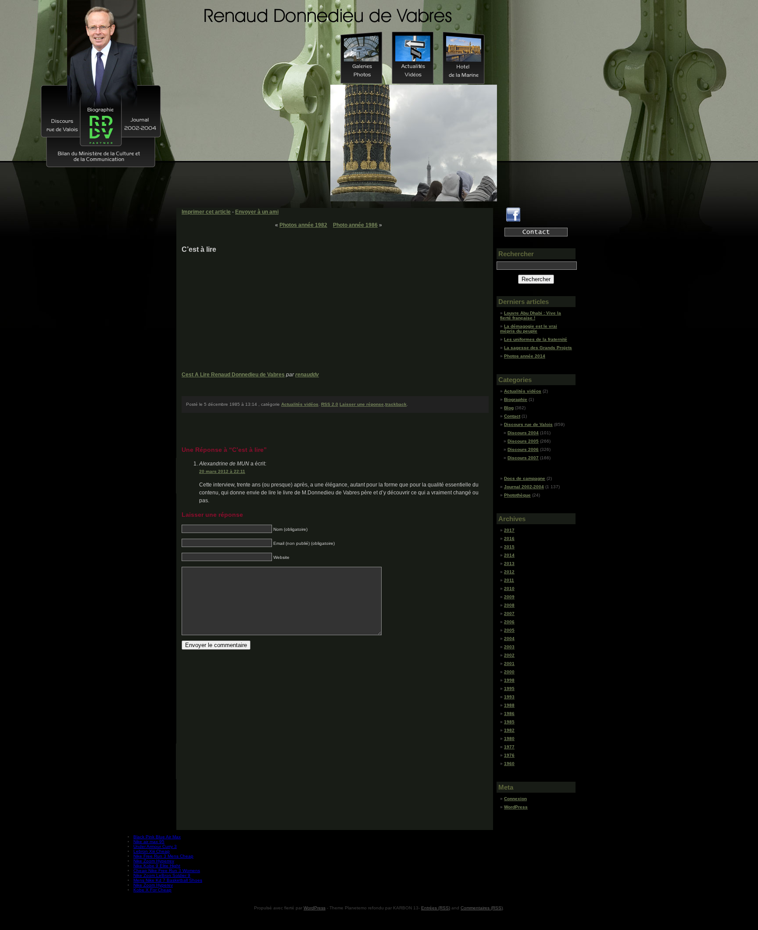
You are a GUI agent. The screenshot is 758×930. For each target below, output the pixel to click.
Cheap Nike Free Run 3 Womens (166, 870)
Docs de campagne (524, 478)
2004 (509, 638)
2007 (509, 613)
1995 (509, 688)
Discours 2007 (523, 457)
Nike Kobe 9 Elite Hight (156, 865)
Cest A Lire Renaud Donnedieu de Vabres (233, 375)
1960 (509, 763)
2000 (509, 671)
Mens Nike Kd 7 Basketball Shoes (167, 880)
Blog (509, 407)
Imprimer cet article (206, 212)
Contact (512, 416)
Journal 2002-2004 (524, 486)
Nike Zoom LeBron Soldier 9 (161, 875)
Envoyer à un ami (257, 212)
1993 (509, 696)
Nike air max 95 (148, 841)
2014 (509, 555)
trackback (396, 404)
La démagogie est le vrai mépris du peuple (528, 328)
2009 (509, 596)
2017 (509, 530)
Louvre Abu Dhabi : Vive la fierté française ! (530, 315)
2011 (509, 580)
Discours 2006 (523, 449)
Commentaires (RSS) (482, 907)
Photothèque (517, 495)
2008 (509, 605)
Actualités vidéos (299, 404)
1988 (509, 705)
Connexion (515, 798)
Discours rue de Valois (528, 424)
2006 (509, 621)
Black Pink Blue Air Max (157, 836)
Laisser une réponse (362, 404)
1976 (509, 755)
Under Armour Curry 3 (155, 846)
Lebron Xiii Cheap (151, 851)
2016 (509, 538)
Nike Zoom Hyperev (153, 885)
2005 (509, 630)
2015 (509, 546)
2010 (509, 588)
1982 (509, 730)
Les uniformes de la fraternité (535, 339)
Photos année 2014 (524, 356)
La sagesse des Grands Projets (538, 347)
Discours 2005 (523, 441)
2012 (509, 571)
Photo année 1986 (355, 225)
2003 (509, 646)
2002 (509, 655)
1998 (509, 680)
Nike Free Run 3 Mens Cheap (163, 856)
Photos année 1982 (303, 225)
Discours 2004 (523, 432)
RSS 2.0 (329, 404)
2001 (509, 663)
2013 (509, 563)
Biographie (515, 399)
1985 (509, 721)
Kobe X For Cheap (152, 889)
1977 (509, 746)
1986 (509, 713)
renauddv (307, 375)
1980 (509, 738)
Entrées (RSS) (435, 907)
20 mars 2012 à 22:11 (222, 471)
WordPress (516, 807)
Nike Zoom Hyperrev (153, 860)
